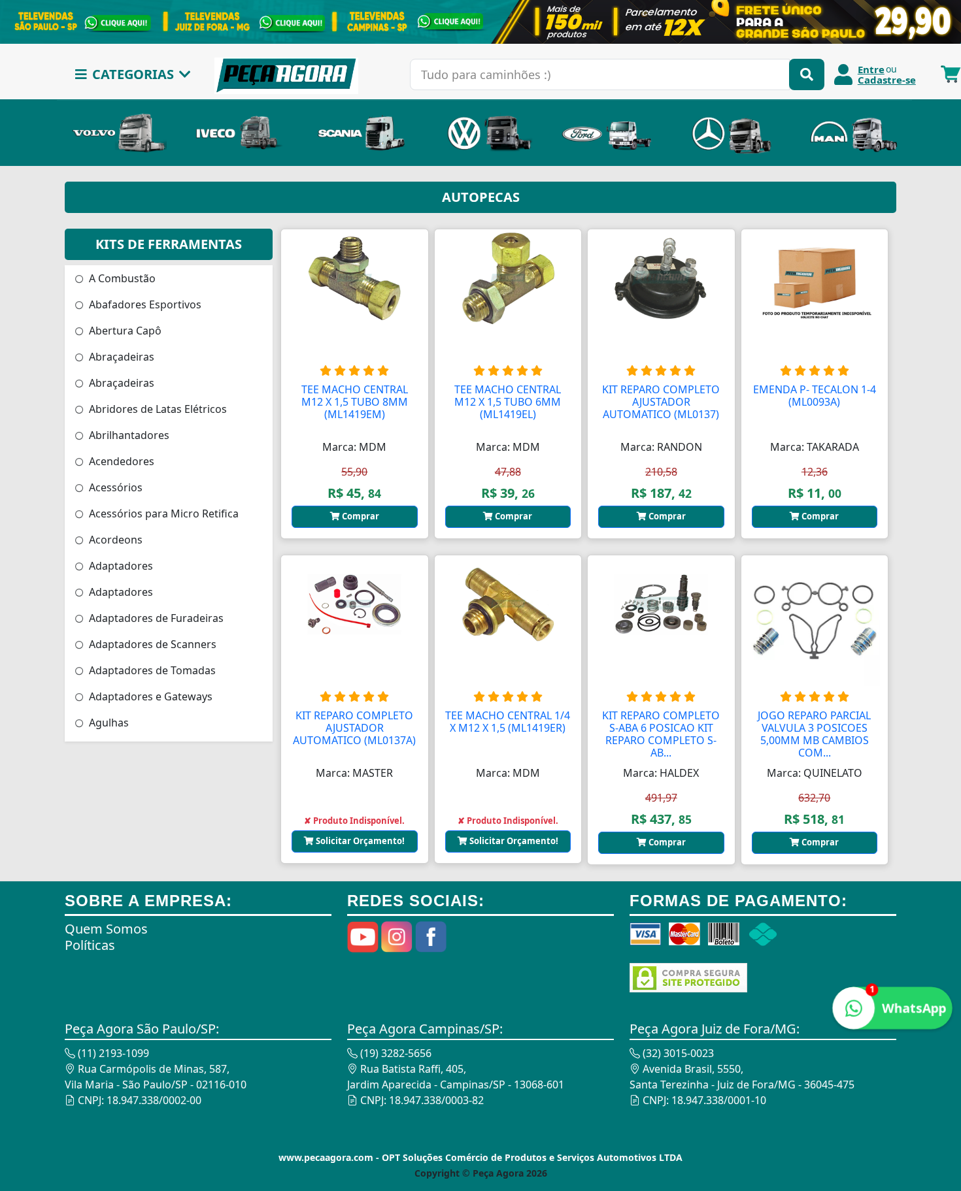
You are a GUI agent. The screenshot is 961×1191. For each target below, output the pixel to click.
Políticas (90, 945)
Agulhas (107, 722)
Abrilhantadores (127, 435)
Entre (871, 69)
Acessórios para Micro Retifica (162, 513)
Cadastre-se (887, 79)
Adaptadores (119, 566)
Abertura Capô (123, 330)
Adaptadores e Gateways (149, 696)
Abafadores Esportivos (143, 304)
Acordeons (114, 539)
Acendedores (120, 461)
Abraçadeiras (120, 357)
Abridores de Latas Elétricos (156, 409)
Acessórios (114, 487)
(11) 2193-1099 (112, 1053)
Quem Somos (106, 929)
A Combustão (121, 278)
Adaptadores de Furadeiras (155, 618)
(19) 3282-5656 (394, 1053)
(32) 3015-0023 (677, 1053)
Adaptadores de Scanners (151, 644)
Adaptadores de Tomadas (151, 670)
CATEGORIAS (133, 74)
